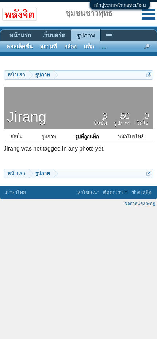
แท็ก (89, 46)
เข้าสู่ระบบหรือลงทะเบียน (119, 5)
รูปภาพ (49, 136)
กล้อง (70, 46)
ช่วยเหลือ (142, 192)
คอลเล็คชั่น (20, 46)
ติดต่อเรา (113, 192)
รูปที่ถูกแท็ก (87, 136)
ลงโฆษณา (88, 192)
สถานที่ (48, 46)
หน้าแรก (20, 35)
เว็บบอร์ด (53, 35)
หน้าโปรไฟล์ (131, 136)
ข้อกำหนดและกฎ (140, 203)
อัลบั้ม (17, 136)
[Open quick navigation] (148, 74)
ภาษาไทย (15, 192)
